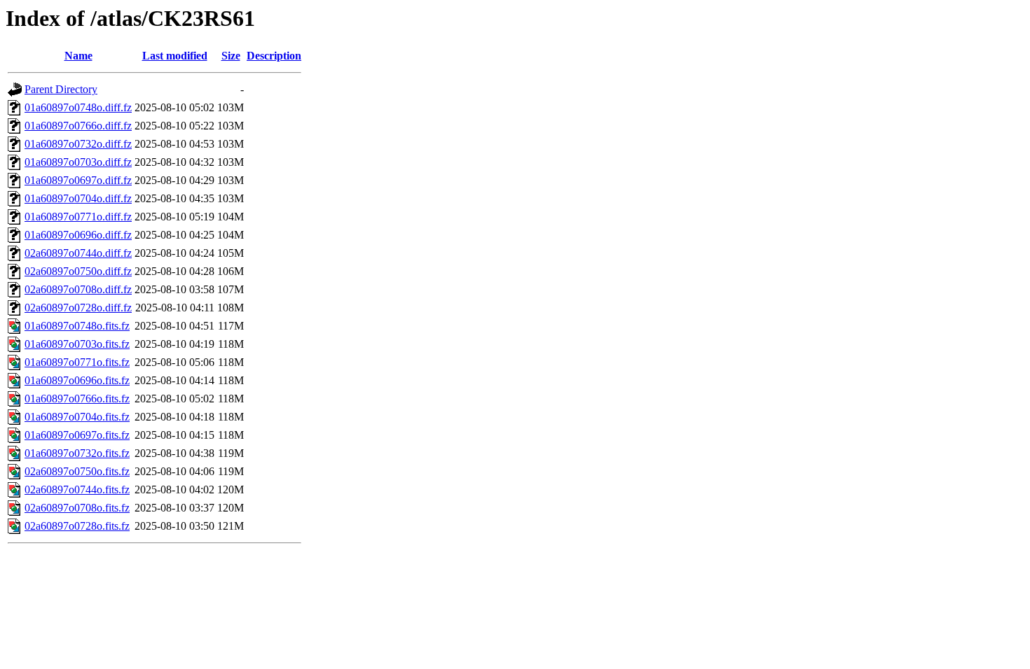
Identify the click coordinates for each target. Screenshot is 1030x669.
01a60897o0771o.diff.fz (78, 217)
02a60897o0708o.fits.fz (77, 508)
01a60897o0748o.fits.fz (77, 326)
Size (230, 56)
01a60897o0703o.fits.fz (77, 344)
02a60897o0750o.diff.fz (78, 271)
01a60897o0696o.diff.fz (78, 235)
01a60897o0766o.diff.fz (78, 126)
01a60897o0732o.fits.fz (77, 453)
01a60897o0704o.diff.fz (78, 198)
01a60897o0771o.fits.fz (77, 362)
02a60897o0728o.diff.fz (78, 308)
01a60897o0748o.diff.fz (78, 107)
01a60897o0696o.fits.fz (77, 380)
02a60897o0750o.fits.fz (77, 471)
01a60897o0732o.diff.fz (78, 144)
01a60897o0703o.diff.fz (78, 162)
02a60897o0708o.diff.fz (78, 289)
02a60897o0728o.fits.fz (77, 526)
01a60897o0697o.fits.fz (77, 435)
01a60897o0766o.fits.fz (77, 398)
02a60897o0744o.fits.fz (77, 489)
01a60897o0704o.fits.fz (77, 417)
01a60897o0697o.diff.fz (78, 180)
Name (78, 56)
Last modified (174, 56)
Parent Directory (61, 89)
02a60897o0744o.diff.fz (78, 253)
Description (274, 56)
